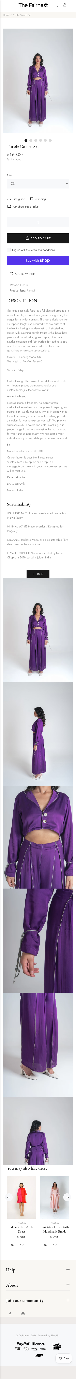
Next (69, 80)
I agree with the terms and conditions (33, 250)
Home (6, 15)
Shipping (40, 199)
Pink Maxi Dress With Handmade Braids (55, 1229)
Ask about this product (26, 207)
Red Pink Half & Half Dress (21, 1229)
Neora (24, 285)
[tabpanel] (38, 81)
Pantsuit (31, 290)
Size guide (19, 199)
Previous (7, 80)
